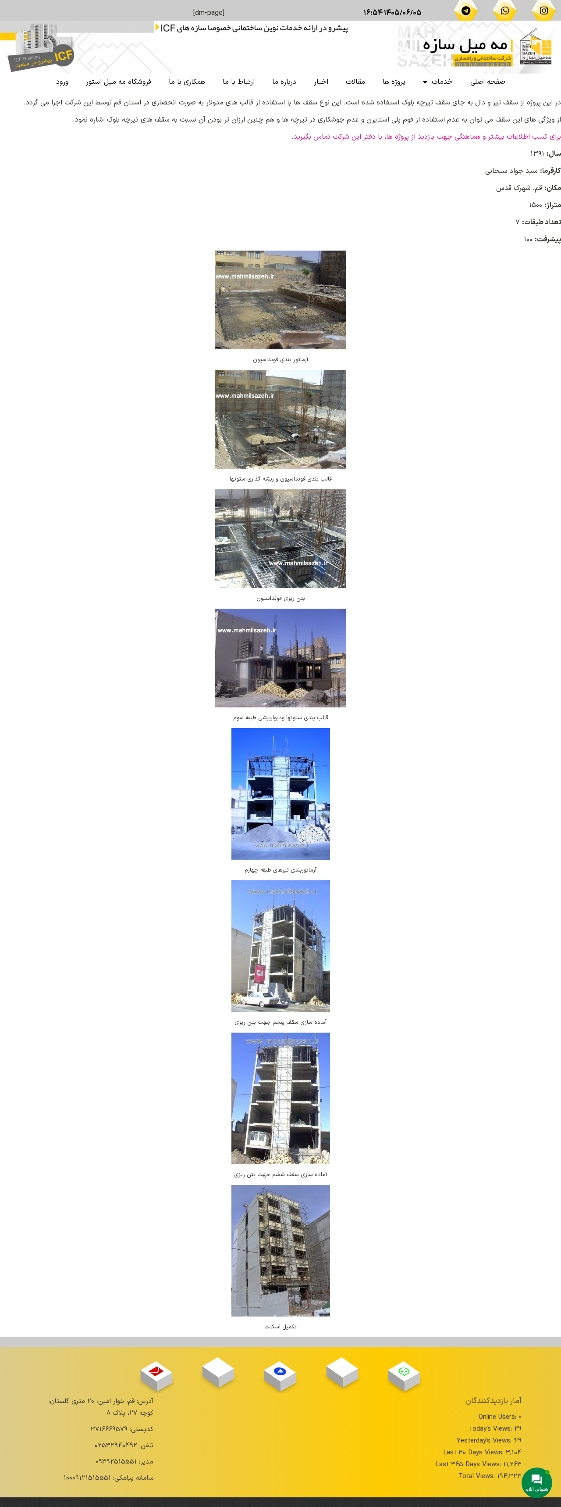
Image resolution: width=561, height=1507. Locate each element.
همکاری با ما (187, 82)
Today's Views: (491, 1429)
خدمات (442, 82)
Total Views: (477, 1476)
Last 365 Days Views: (469, 1465)
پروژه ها (394, 82)
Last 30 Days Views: (474, 1453)
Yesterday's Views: (485, 1441)
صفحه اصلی (487, 82)
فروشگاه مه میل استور (118, 82)
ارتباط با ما (239, 82)
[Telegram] (466, 10)
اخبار (321, 82)
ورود (62, 82)
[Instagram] (544, 10)
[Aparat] (342, 1367)
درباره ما (284, 82)
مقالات (355, 82)
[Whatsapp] (505, 10)
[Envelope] (156, 1371)
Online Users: (498, 1417)
